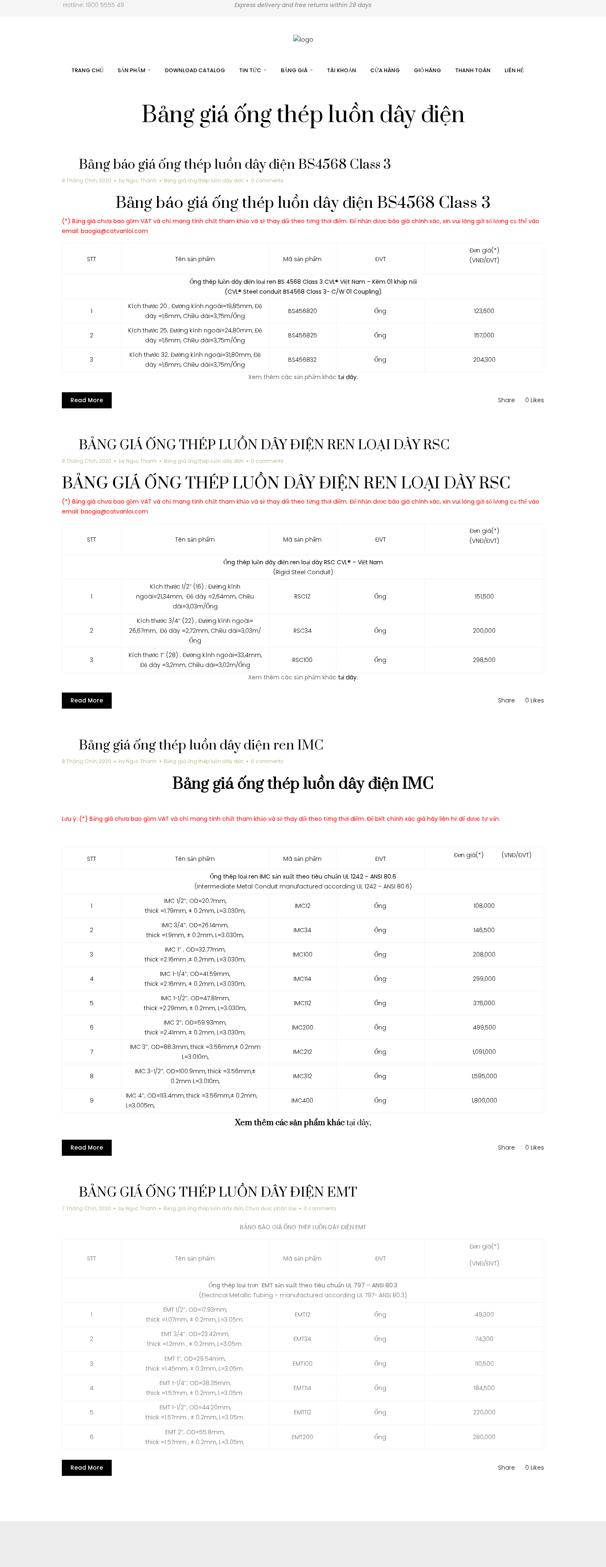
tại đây (358, 1123)
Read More (86, 400)
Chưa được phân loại (270, 1208)
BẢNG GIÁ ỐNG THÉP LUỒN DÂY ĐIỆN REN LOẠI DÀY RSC (264, 445)
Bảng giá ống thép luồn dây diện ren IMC (201, 745)
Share (506, 400)
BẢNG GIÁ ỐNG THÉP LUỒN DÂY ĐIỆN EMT (218, 1192)
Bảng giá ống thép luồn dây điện (204, 180)
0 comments (267, 180)
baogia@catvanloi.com (114, 231)
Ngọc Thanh (141, 180)
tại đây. (348, 377)
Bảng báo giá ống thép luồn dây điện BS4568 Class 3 (235, 164)
